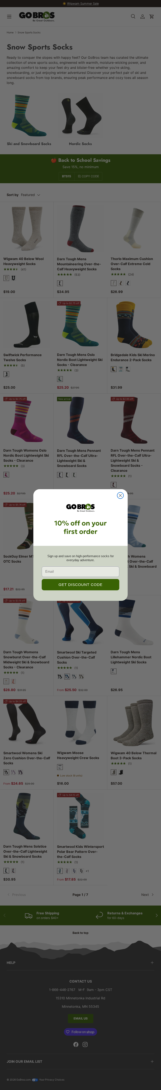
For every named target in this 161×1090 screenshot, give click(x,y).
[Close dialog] (120, 495)
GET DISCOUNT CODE (80, 585)
